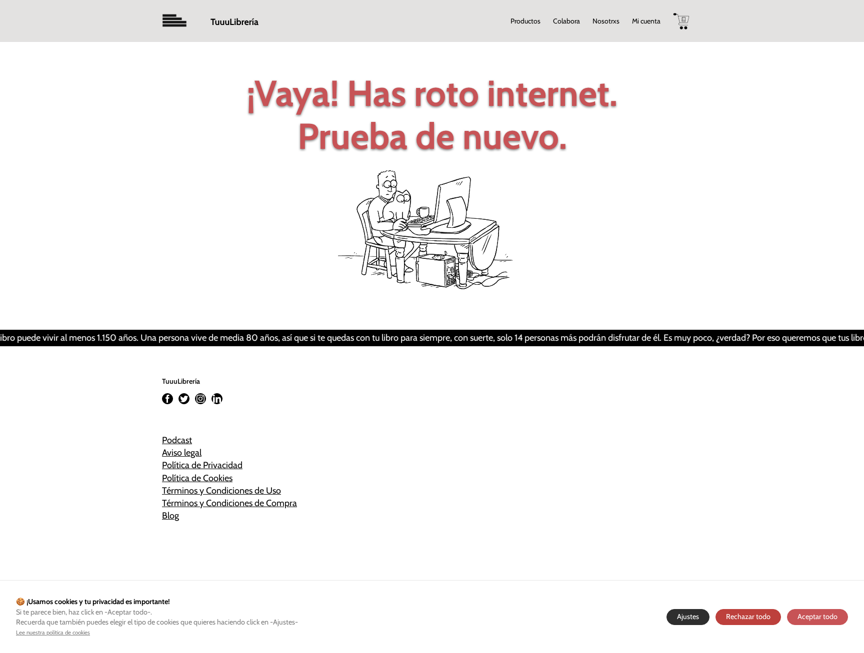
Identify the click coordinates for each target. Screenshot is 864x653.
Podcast (177, 440)
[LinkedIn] (217, 398)
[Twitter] (184, 398)
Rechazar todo (748, 616)
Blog (170, 515)
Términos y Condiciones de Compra (229, 503)
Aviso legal (182, 452)
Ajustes (688, 616)
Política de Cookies (197, 478)
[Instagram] (200, 398)
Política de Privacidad (202, 465)
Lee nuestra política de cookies (53, 632)
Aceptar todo (818, 616)
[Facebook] (167, 398)
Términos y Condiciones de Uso (221, 490)
